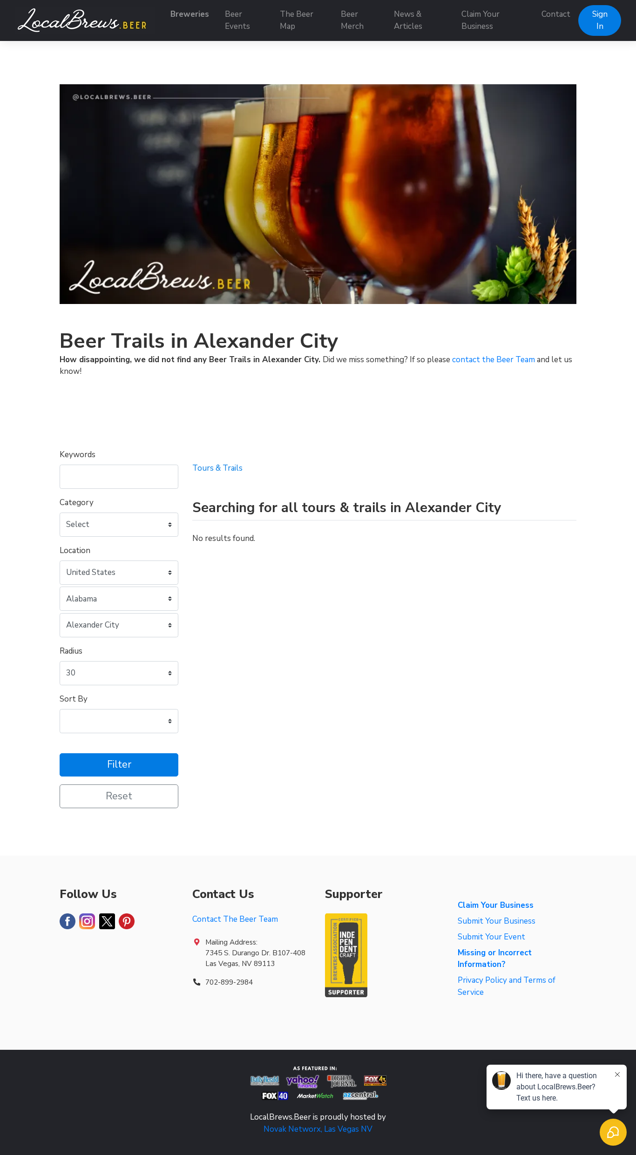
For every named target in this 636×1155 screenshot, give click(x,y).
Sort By (74, 699)
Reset (119, 796)
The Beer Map (296, 20)
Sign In (600, 20)
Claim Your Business (480, 20)
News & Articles (408, 20)
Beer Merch (352, 20)
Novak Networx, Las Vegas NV (318, 1129)
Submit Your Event (491, 937)
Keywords (77, 454)
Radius (71, 651)
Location (75, 550)
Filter (119, 764)
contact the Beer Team (493, 359)
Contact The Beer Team (235, 919)
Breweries (189, 14)
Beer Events (237, 20)
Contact (555, 14)
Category (77, 502)
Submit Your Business (496, 921)
